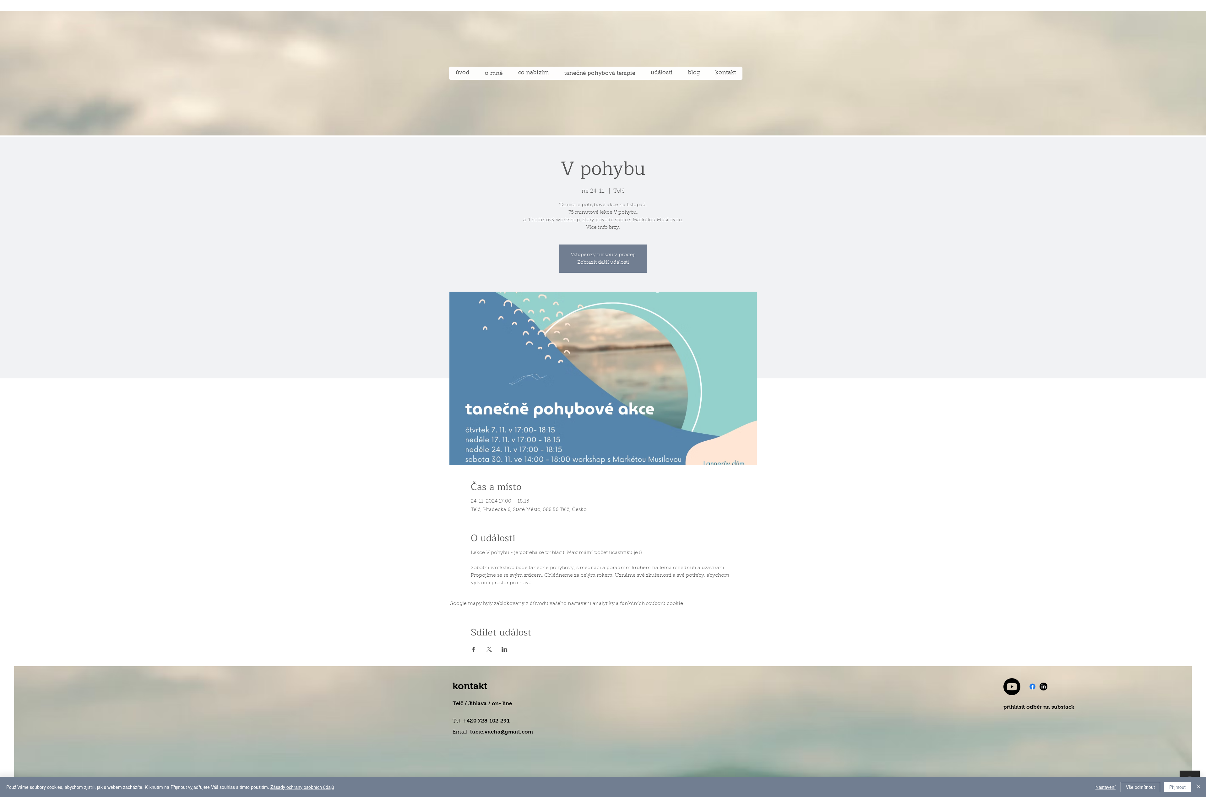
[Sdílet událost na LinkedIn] (505, 649)
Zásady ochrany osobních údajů (302, 787)
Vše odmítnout (1140, 787)
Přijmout (1177, 787)
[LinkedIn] (1043, 686)
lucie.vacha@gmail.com (501, 732)
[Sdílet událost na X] (489, 649)
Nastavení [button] (1105, 787)
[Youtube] (1011, 686)
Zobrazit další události (603, 262)
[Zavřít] (1198, 787)
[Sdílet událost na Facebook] (474, 649)
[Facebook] (1032, 686)
